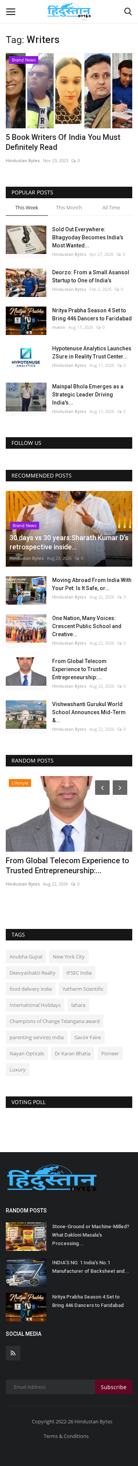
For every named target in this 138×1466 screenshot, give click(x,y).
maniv (58, 327)
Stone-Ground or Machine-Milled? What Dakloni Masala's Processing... (90, 1235)
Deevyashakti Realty (33, 972)
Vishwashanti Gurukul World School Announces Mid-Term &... (89, 712)
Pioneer (110, 1053)
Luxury (18, 1069)
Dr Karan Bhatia (72, 1053)
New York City (69, 956)
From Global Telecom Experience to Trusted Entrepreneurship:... (79, 669)
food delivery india (31, 988)
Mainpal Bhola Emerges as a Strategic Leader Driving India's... (87, 394)
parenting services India (37, 1037)
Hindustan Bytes (23, 160)
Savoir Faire (87, 1037)
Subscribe (114, 1387)
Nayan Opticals (27, 1053)
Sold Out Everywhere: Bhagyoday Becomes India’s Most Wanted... (87, 237)
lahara (78, 1005)
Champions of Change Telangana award (55, 1021)
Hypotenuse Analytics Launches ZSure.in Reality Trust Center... (91, 352)
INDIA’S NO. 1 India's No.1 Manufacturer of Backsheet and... (90, 1267)
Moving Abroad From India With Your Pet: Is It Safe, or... (91, 584)
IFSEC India (79, 972)
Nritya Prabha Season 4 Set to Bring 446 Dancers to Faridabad (92, 314)
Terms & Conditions (66, 1436)
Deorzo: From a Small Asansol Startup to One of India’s (90, 276)
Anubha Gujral (26, 956)
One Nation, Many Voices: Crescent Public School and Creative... (87, 626)
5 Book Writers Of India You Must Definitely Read (63, 142)
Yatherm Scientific (83, 988)
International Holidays (35, 1005)
